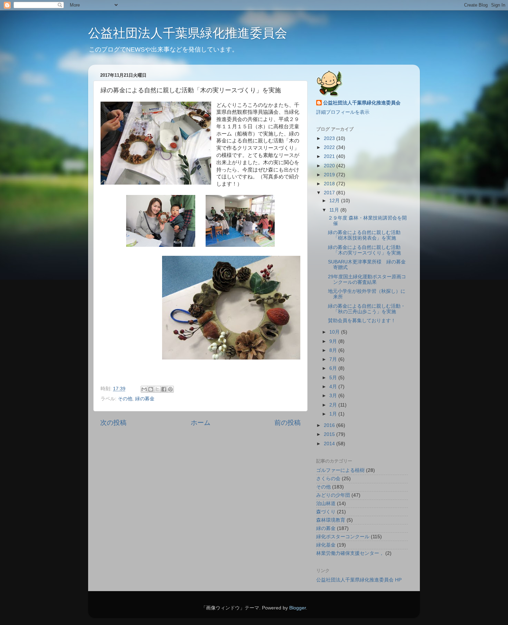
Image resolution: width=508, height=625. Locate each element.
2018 (330, 183)
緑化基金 (326, 545)
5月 (333, 377)
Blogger (297, 607)
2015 (330, 434)
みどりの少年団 (333, 495)
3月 (333, 395)
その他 (125, 398)
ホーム (200, 422)
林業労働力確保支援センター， (350, 553)
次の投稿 (113, 422)
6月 (333, 368)
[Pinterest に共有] (170, 389)
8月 (333, 350)
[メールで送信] (144, 389)
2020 (330, 165)
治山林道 (326, 503)
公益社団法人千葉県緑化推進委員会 (187, 33)
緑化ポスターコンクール (342, 536)
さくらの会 (328, 478)
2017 (330, 192)
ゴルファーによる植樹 (340, 470)
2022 (330, 147)
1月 (333, 414)
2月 (333, 405)
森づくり (326, 511)
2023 (330, 138)
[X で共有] (157, 389)
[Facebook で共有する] (163, 389)
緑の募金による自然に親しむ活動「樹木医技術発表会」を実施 (364, 235)
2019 (330, 174)
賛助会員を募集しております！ (362, 320)
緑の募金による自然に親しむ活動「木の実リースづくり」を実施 (364, 250)
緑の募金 (144, 398)
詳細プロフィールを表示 (342, 112)
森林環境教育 (330, 520)
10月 (335, 332)
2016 (330, 425)
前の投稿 (287, 422)
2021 (330, 156)
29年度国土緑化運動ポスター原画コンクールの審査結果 (367, 279)
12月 (335, 200)
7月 (333, 359)
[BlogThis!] (150, 389)
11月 (334, 210)
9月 (333, 341)
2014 (330, 443)
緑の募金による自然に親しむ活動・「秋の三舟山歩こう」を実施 (366, 309)
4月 (333, 386)
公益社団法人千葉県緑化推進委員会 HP (359, 579)
